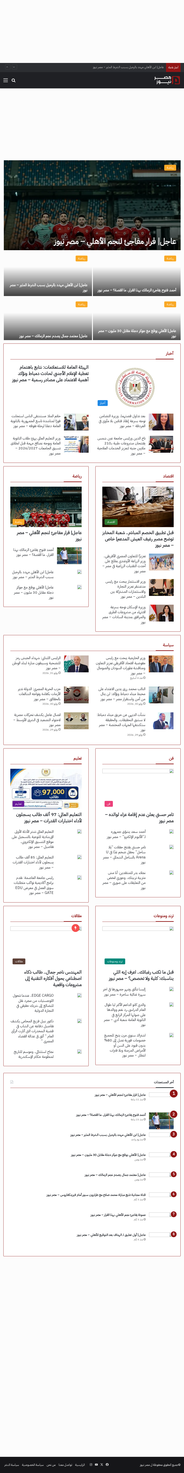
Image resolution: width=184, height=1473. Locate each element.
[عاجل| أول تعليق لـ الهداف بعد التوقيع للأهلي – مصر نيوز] (161, 1240)
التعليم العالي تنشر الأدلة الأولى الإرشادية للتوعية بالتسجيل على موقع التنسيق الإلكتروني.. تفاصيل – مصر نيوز (33, 839)
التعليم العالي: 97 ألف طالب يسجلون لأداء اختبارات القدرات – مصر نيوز (49, 817)
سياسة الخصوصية (33, 1465)
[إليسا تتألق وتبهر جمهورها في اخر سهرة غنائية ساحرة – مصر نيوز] (171, 989)
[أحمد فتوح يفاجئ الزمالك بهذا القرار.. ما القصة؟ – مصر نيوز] (137, 273)
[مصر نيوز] (167, 80)
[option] (92, 250)
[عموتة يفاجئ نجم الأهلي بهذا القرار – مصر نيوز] (161, 1220)
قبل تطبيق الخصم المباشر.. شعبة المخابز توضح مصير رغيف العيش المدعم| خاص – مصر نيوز (138, 538)
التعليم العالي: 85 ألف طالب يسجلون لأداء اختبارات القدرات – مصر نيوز (33, 862)
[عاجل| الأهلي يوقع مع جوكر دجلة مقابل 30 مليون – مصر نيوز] (137, 319)
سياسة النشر (11, 1465)
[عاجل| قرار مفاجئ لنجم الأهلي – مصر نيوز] (92, 205)
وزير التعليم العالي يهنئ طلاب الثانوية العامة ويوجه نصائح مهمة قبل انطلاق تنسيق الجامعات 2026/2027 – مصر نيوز (36, 446)
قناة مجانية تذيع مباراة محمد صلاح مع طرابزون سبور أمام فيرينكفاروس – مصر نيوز (96, 1194)
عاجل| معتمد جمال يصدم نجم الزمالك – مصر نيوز (53, 336)
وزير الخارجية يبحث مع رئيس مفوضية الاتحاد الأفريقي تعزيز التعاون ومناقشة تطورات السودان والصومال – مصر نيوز (120, 665)
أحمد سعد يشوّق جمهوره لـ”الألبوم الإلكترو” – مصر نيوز (126, 834)
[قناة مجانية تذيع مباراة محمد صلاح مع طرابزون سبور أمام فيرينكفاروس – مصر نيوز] (161, 1200)
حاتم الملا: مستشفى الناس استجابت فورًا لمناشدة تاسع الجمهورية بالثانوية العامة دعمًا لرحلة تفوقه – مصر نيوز (36, 421)
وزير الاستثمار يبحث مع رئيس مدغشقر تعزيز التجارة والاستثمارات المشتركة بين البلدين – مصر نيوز (125, 589)
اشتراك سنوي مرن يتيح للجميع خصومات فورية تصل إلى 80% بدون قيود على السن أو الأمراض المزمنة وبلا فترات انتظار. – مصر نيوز (125, 1045)
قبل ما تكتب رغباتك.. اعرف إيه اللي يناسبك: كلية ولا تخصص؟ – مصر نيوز (141, 975)
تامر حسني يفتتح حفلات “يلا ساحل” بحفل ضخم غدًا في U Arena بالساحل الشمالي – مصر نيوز (124, 855)
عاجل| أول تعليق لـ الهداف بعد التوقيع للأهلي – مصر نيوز (111, 1234)
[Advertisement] (92, 31)
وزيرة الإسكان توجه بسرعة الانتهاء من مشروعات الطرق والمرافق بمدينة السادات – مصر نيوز (124, 614)
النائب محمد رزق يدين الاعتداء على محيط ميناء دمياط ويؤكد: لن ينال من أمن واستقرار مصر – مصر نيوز (121, 694)
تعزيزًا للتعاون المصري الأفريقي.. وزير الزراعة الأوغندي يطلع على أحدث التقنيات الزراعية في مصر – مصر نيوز (124, 563)
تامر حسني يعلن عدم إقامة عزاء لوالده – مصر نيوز (139, 817)
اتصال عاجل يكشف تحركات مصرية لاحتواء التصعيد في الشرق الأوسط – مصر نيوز (37, 720)
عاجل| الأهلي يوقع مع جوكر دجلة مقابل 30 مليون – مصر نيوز (129, 67)
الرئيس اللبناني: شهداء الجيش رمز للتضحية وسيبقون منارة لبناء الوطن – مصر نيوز (36, 663)
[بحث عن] (13, 82)
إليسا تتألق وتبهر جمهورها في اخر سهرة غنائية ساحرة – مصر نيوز (124, 992)
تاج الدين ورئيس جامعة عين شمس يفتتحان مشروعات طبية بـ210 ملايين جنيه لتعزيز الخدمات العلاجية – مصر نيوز (121, 446)
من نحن (51, 1465)
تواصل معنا (65, 1465)
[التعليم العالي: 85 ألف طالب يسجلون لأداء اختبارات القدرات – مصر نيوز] (79, 857)
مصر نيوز (145, 1465)
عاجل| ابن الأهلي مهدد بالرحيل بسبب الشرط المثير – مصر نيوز (49, 287)
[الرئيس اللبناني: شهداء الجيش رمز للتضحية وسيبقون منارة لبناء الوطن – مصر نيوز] (76, 663)
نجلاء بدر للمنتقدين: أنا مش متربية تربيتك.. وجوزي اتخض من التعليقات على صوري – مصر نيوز (124, 880)
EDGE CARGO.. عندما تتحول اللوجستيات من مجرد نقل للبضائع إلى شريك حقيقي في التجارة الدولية (33, 1003)
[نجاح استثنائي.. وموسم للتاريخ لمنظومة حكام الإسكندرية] (79, 1051)
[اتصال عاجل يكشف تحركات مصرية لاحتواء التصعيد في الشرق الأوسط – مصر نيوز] (76, 720)
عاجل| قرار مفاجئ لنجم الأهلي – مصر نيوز (115, 241)
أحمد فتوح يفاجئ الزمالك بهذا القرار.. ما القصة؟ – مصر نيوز (137, 290)
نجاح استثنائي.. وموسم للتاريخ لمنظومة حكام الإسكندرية (34, 1054)
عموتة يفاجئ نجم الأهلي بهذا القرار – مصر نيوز (118, 1214)
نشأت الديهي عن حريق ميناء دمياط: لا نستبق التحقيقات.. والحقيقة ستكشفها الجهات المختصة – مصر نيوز (121, 722)
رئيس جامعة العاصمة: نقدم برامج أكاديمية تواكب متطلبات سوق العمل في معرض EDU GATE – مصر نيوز (34, 885)
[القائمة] (5, 82)
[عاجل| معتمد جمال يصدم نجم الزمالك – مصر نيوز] (48, 319)
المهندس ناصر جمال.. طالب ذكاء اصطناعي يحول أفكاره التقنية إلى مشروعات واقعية (53, 978)
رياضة (170, 167)
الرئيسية (80, 1465)
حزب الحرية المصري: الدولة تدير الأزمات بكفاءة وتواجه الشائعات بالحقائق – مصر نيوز (39, 694)
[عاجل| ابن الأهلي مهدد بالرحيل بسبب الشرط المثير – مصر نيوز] (48, 273)
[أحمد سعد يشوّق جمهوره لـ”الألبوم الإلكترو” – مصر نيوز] (171, 831)
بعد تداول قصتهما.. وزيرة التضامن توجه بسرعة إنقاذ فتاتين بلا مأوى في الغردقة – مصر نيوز (122, 421)
